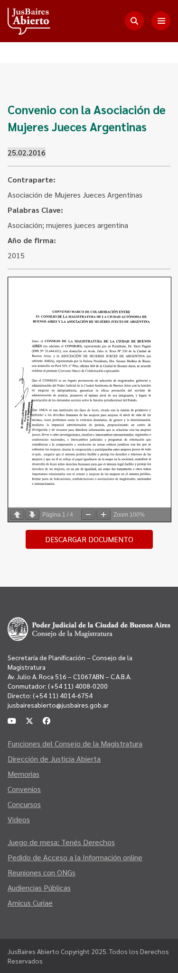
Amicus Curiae (30, 903)
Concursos (24, 804)
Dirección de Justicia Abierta (54, 759)
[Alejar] (88, 514)
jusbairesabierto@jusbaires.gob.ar (58, 704)
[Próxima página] (32, 514)
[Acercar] (103, 514)
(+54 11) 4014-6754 (63, 695)
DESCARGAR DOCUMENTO (89, 539)
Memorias (23, 774)
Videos (19, 819)
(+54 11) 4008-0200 (77, 686)
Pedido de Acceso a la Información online (75, 857)
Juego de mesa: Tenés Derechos (61, 842)
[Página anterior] (17, 514)
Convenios (24, 789)
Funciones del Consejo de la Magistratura (75, 743)
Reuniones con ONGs (41, 872)
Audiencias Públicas (39, 887)
